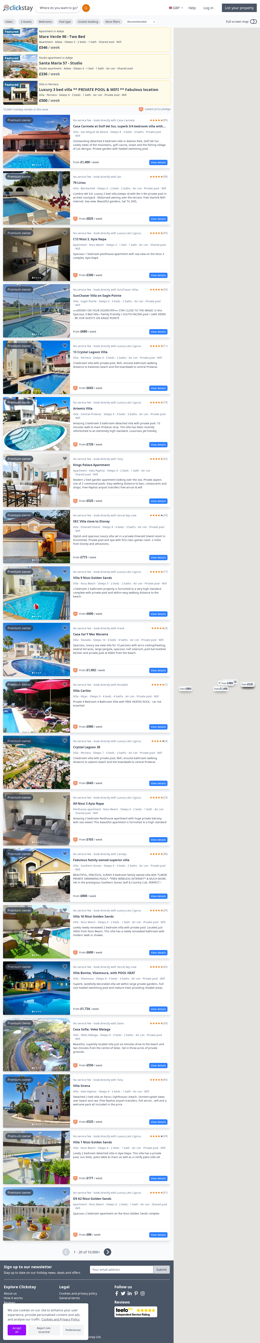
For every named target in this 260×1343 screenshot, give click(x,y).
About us (10, 1293)
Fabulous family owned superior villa (101, 860)
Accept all (17, 1330)
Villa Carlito (82, 691)
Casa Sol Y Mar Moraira (90, 634)
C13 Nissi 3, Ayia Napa (89, 239)
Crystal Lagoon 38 (86, 747)
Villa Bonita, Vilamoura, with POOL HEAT (104, 973)
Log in (208, 8)
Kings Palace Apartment (91, 465)
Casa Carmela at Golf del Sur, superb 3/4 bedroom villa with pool (118, 126)
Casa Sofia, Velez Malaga (91, 1029)
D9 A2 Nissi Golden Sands (92, 1199)
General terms (69, 1298)
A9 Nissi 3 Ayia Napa (88, 803)
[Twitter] (123, 1293)
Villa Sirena (81, 1086)
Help (192, 8)
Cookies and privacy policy (78, 1293)
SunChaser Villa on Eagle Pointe (97, 295)
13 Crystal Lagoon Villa (90, 352)
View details (158, 162)
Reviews (9, 1302)
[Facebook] (116, 1293)
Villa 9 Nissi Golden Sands (92, 578)
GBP (176, 8)
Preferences (73, 1330)
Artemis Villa (83, 408)
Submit (161, 1269)
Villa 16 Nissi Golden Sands (93, 916)
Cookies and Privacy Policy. (60, 1319)
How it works (13, 1298)
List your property (239, 8)
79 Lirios (79, 183)
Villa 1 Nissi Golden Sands (92, 1142)
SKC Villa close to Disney (91, 521)
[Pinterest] (136, 1293)
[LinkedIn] (129, 1293)
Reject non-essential (44, 1330)
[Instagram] (142, 1293)
